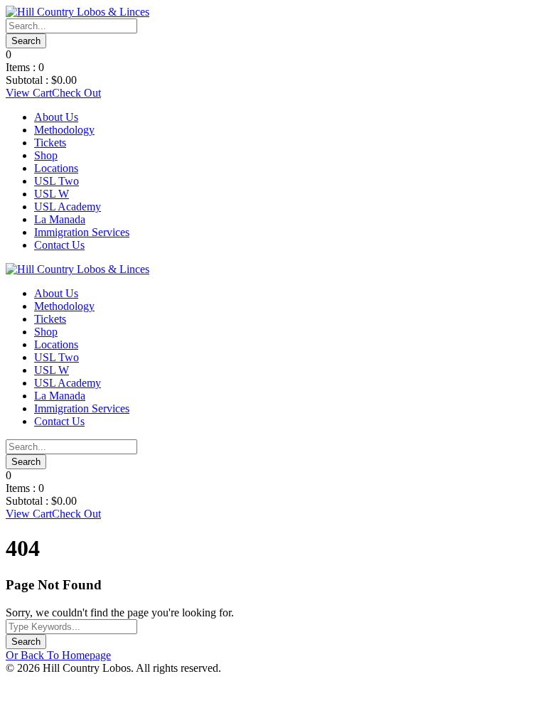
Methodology (64, 130)
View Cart (29, 93)
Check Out (76, 93)
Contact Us (59, 245)
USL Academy (67, 206)
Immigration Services (81, 232)
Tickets (50, 142)
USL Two (56, 181)
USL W (51, 194)
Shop (46, 155)
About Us (56, 117)
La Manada (59, 219)
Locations (56, 168)
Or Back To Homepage (58, 655)
